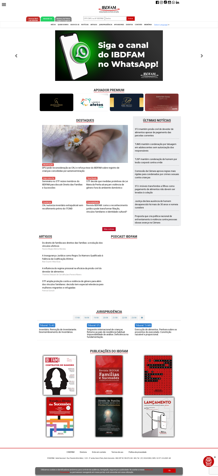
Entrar (130, 19)
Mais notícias (109, 229)
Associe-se (47, 19)
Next (181, 102)
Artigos (93, 25)
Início (53, 25)
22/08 (124, 318)
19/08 (96, 318)
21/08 (115, 318)
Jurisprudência (105, 25)
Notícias (85, 25)
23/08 (134, 318)
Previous (37, 102)
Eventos (129, 25)
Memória (148, 25)
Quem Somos (63, 25)
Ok (169, 471)
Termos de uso (117, 452)
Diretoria (83, 452)
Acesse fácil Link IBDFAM (33, 19)
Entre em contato (99, 452)
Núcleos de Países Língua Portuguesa (63, 19)
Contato (138, 25)
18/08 (86, 318)
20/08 (105, 318)
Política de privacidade (137, 452)
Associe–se (74, 25)
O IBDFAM (70, 452)
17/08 (77, 318)
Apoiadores (119, 25)
